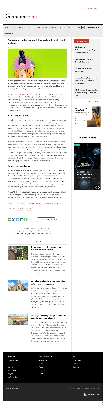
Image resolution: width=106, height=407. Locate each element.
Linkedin (42, 370)
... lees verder (37, 344)
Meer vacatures (94, 101)
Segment (76, 144)
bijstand (21, 203)
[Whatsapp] (26, 219)
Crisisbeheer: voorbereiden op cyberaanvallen (84, 175)
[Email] (9, 219)
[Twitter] (17, 219)
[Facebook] (13, 219)
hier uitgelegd (55, 150)
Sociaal (29, 208)
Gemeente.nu (21, 17)
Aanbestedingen (13, 360)
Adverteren (77, 360)
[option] (87, 166)
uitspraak (58, 203)
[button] (95, 187)
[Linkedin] (21, 219)
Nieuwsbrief (92, 9)
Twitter (41, 367)
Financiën (11, 367)
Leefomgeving (12, 377)
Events (41, 374)
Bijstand (20, 208)
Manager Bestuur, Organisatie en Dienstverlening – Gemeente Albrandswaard (86, 80)
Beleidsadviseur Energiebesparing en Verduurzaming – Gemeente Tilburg (86, 92)
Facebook (42, 364)
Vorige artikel (30, 228)
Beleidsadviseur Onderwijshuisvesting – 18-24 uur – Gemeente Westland (87, 50)
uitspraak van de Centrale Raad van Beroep (35, 94)
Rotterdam (47, 203)
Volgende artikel (43, 228)
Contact (83, 9)
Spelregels (76, 367)
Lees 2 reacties (46, 219)
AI (8, 364)
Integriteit (11, 374)
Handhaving (12, 370)
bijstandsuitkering (34, 203)
